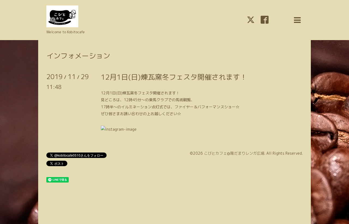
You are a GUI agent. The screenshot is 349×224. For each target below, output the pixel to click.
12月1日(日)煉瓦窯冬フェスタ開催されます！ (174, 77)
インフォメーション (78, 55)
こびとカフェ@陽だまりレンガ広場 (234, 153)
